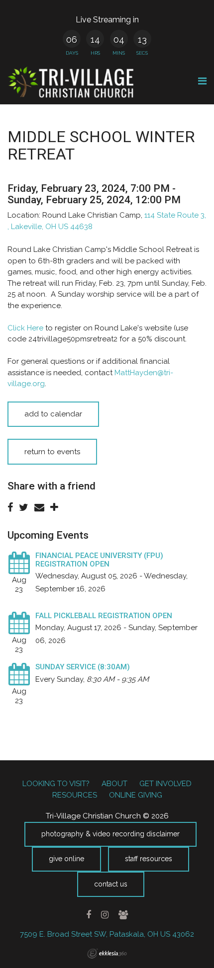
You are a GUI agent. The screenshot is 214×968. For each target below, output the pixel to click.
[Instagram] (104, 914)
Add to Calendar (53, 413)
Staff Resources (148, 859)
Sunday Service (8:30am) (82, 666)
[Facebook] (89, 914)
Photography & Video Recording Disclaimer (110, 834)
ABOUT (114, 783)
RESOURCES (74, 795)
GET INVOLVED (165, 783)
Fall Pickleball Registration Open (103, 615)
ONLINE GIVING (135, 795)
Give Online (66, 859)
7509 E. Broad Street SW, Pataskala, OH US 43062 (107, 934)
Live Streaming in (107, 19)
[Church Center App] (122, 914)
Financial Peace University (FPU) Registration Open (99, 559)
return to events (52, 451)
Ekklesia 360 (107, 954)
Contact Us (110, 884)
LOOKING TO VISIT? (56, 783)
